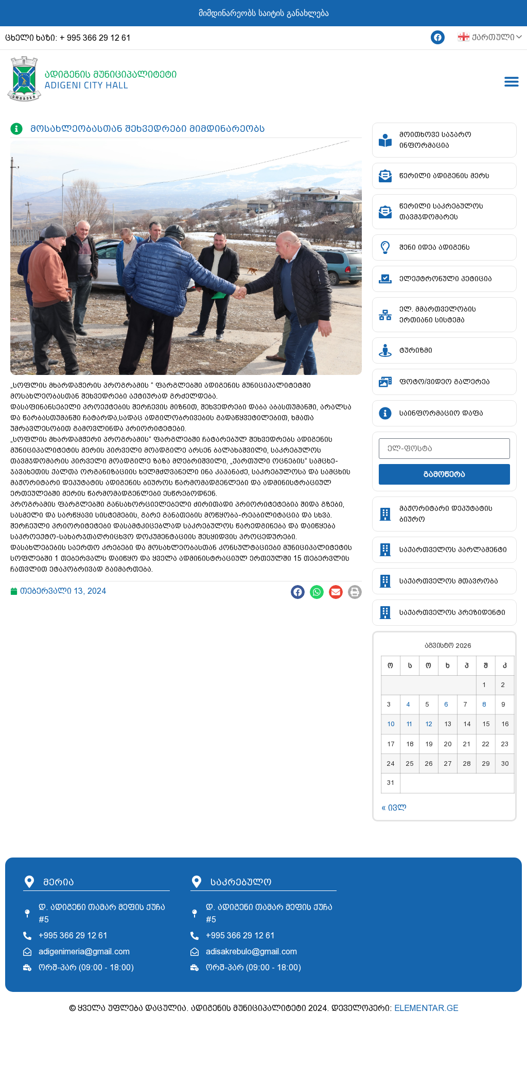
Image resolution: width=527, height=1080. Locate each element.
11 (409, 724)
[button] (298, 592)
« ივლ (394, 808)
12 (428, 724)
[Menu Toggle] (511, 81)
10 (390, 724)
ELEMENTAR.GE (426, 1008)
